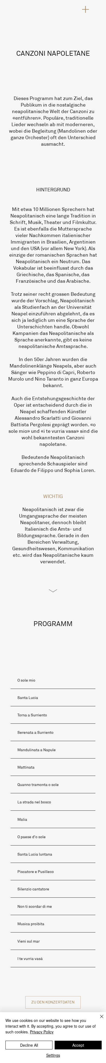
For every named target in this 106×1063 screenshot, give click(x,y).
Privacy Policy (42, 1031)
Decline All (29, 1045)
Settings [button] (53, 1055)
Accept (78, 1045)
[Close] (98, 1019)
